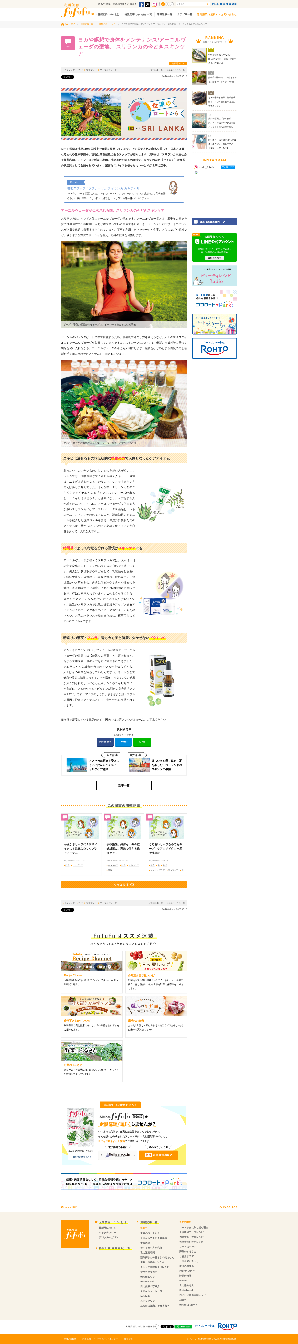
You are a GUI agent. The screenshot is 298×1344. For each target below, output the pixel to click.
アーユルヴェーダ (108, 70)
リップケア (78, 865)
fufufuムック (147, 1276)
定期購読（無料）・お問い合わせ (217, 14)
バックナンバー (107, 1232)
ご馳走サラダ (186, 1256)
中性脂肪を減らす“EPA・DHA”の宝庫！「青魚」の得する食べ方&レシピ (222, 59)
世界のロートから (107, 24)
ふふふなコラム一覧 (175, 70)
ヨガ (80, 70)
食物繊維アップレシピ (191, 1232)
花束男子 (184, 1299)
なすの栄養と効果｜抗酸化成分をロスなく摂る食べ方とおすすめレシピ (221, 101)
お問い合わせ (70, 1339)
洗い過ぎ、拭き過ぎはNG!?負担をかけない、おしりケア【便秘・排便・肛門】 (222, 144)
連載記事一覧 (87, 24)
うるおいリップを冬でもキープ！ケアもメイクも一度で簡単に (165, 848)
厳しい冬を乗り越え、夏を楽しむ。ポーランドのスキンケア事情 (167, 765)
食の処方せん (186, 1285)
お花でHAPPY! (187, 1270)
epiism (183, 1280)
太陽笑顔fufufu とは (113, 1222)
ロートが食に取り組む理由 (193, 1227)
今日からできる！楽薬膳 (153, 1238)
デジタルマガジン (108, 1237)
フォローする (228, 167)
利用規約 (86, 1339)
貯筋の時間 (185, 1275)
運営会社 (128, 1339)
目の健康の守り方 (150, 1286)
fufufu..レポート (188, 1304)
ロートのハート (187, 1246)
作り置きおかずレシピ (191, 1241)
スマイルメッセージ (151, 1291)
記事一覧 (124, 785)
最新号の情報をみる (82, 1157)
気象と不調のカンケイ (152, 1262)
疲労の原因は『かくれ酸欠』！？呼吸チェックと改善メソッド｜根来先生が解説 (221, 122)
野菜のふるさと (187, 1251)
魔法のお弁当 (186, 1266)
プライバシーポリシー (107, 1339)
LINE (142, 741)
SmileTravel (186, 1290)
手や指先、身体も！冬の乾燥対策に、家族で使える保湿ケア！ (123, 848)
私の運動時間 (147, 1252)
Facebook (105, 741)
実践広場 (145, 1242)
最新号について (107, 1227)
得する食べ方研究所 (151, 1247)
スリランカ (91, 70)
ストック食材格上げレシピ (154, 1267)
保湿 (110, 870)
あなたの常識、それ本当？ (154, 1305)
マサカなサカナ (148, 1271)
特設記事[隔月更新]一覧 (114, 1248)
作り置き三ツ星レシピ (191, 1237)
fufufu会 (145, 1296)
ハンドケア (113, 865)
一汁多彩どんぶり (189, 1261)
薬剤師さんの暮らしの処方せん (157, 1257)
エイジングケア (157, 870)
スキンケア (69, 70)
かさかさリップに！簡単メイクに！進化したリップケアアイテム (80, 848)
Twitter (123, 741)
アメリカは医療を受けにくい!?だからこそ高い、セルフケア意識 (104, 765)
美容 (152, 865)
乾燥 (67, 865)
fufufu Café (147, 1281)
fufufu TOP (70, 24)
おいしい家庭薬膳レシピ (192, 1295)
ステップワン (147, 1300)
